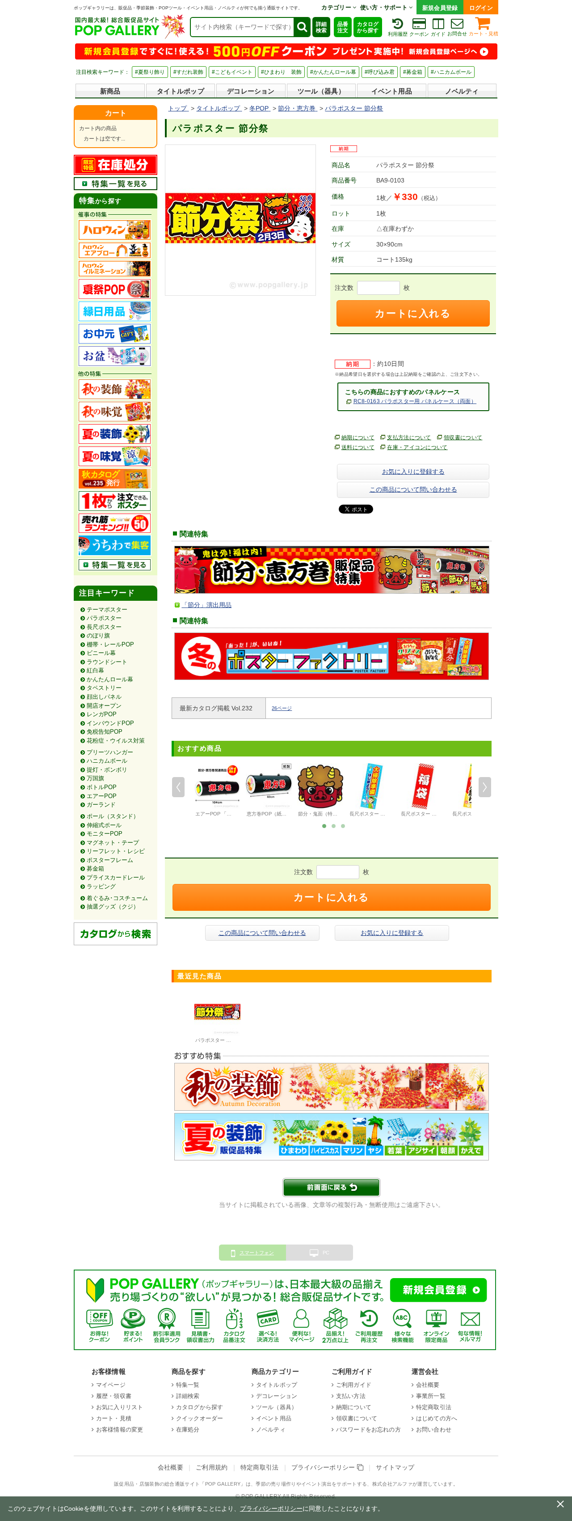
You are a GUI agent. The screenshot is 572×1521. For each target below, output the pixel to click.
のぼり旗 (98, 635)
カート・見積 (483, 33)
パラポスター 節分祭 (218, 1040)
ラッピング (101, 886)
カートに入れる (413, 313)
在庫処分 (188, 1429)
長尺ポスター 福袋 (421, 813)
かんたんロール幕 (110, 679)
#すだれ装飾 (188, 72)
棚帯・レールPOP (110, 644)
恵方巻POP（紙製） (269, 813)
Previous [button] (178, 787)
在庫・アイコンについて (417, 447)
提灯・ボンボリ (107, 769)
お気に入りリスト (119, 1407)
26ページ (282, 708)
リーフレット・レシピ (116, 851)
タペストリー (104, 687)
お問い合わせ (433, 1429)
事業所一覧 (431, 1396)
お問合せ (457, 33)
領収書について (463, 437)
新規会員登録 (440, 7)
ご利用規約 (212, 1467)
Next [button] (484, 787)
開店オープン (104, 705)
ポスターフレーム (110, 860)
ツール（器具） (321, 91)
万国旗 (95, 778)
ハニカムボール (107, 760)
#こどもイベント (232, 72)
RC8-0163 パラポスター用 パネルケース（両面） (415, 401)
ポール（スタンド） (113, 816)
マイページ (111, 1384)
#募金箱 (412, 72)
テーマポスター (107, 609)
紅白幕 (95, 670)
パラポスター (104, 618)
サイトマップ (395, 1467)
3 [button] (343, 825)
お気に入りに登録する (413, 471)
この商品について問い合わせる (413, 489)
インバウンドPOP (110, 723)
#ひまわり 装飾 (281, 72)
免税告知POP (104, 731)
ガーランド (101, 804)
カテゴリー (337, 7)
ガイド (438, 34)
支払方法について (409, 437)
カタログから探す (368, 27)
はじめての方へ (436, 1418)
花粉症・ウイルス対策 (116, 740)
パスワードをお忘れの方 (368, 1429)
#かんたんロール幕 (333, 72)
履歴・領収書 (113, 1396)
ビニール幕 (101, 653)
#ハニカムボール (451, 72)
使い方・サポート (384, 7)
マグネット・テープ (113, 842)
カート (115, 113)
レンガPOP (102, 714)
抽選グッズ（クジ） (113, 906)
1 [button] (324, 825)
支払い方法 (351, 1396)
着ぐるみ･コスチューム (117, 898)
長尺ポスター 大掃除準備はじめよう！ (391, 813)
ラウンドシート (107, 662)
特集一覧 (188, 1384)
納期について (357, 437)
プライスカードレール (116, 877)
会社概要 (428, 1384)
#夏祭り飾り (150, 72)
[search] (302, 27)
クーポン (419, 34)
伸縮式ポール (104, 825)
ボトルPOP (102, 787)
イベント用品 (391, 91)
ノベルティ (462, 91)
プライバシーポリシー (324, 1467)
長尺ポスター (104, 627)
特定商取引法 (433, 1407)
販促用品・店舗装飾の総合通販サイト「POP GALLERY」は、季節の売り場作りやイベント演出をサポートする (240, 1484)
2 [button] (333, 825)
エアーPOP (102, 796)
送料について (357, 447)
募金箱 (95, 868)
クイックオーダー (199, 1418)
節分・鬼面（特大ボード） (327, 813)
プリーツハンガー (110, 752)
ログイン (481, 7)
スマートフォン (257, 1252)
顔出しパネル (104, 696)
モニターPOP (104, 833)
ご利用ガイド (353, 1384)
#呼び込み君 (380, 72)
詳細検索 (321, 27)
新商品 (110, 91)
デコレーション (250, 91)
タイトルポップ (180, 91)
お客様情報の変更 (119, 1429)
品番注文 (342, 27)
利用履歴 (398, 34)
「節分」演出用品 (206, 604)
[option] (217, 791)
